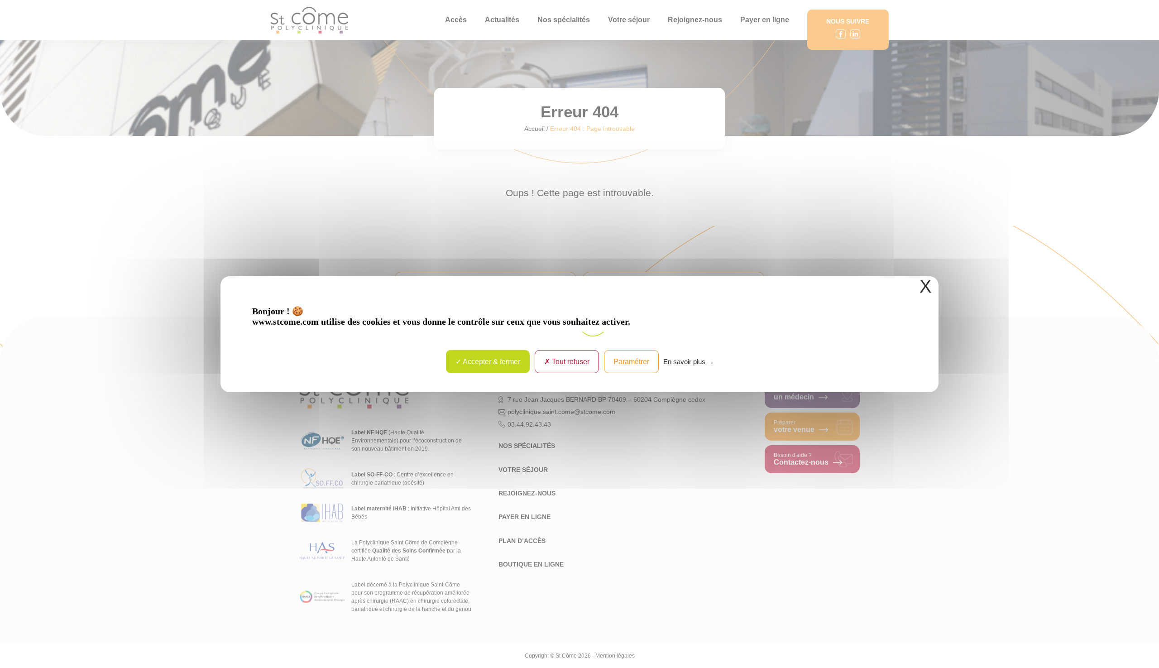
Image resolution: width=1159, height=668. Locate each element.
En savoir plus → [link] (688, 361)
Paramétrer (631, 361)
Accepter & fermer (490, 361)
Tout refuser (569, 361)
